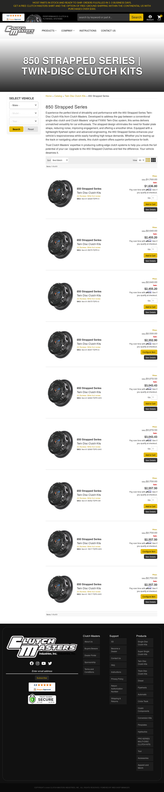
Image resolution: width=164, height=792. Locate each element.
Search (16, 129)
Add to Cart (150, 204)
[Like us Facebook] (32, 664)
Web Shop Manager (120, 787)
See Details (151, 209)
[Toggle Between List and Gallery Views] (150, 160)
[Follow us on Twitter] (50, 664)
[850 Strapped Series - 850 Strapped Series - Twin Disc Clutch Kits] (60, 193)
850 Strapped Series (89, 188)
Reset (31, 129)
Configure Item (149, 352)
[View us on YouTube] (43, 664)
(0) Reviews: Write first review (88, 196)
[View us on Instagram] (37, 664)
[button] (110, 17)
